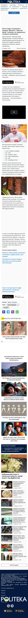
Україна (5, 307)
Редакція (3, 590)
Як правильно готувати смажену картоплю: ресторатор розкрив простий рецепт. (12, 261)
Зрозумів (14, 12)
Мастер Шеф (14, 69)
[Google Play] (20, 610)
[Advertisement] (14, 15)
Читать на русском (21, 48)
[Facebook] (3, 311)
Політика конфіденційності (7, 588)
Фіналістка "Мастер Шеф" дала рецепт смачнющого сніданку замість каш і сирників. (13, 254)
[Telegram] (8, 311)
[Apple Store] (8, 610)
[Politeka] (14, 2)
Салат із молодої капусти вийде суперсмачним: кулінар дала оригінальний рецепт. (11, 289)
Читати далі (14, 565)
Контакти (3, 595)
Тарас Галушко (12, 302)
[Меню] (26, 2)
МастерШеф (12, 305)
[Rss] (8, 605)
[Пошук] (2, 2)
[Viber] (12, 311)
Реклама (3, 593)
